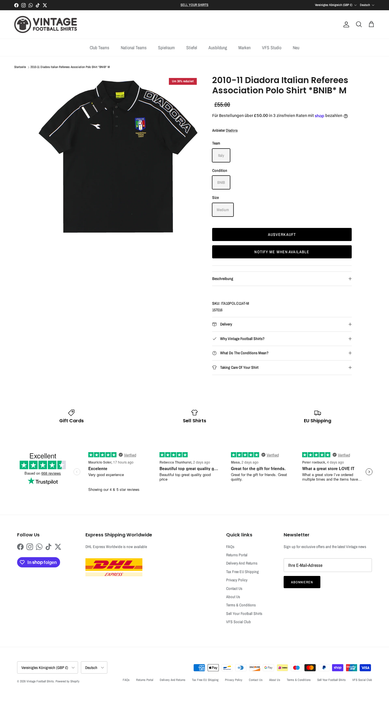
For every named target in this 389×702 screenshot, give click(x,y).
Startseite (20, 67)
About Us (233, 596)
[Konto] (345, 24)
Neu (296, 47)
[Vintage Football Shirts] (45, 24)
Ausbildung (217, 47)
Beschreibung (222, 278)
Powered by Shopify (67, 681)
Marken (244, 47)
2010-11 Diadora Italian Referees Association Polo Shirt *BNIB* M (70, 67)
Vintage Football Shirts (40, 681)
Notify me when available (281, 251)
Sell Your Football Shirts (244, 613)
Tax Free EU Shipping (242, 571)
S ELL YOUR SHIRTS (194, 5)
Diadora (232, 130)
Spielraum (166, 47)
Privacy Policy (236, 579)
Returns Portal (236, 554)
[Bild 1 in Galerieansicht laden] (118, 156)
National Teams (134, 47)
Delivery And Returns (241, 563)
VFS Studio (271, 47)
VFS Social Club (238, 621)
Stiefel (191, 47)
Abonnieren (302, 582)
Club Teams (99, 47)
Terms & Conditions (241, 605)
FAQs (230, 546)
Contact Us (234, 588)
